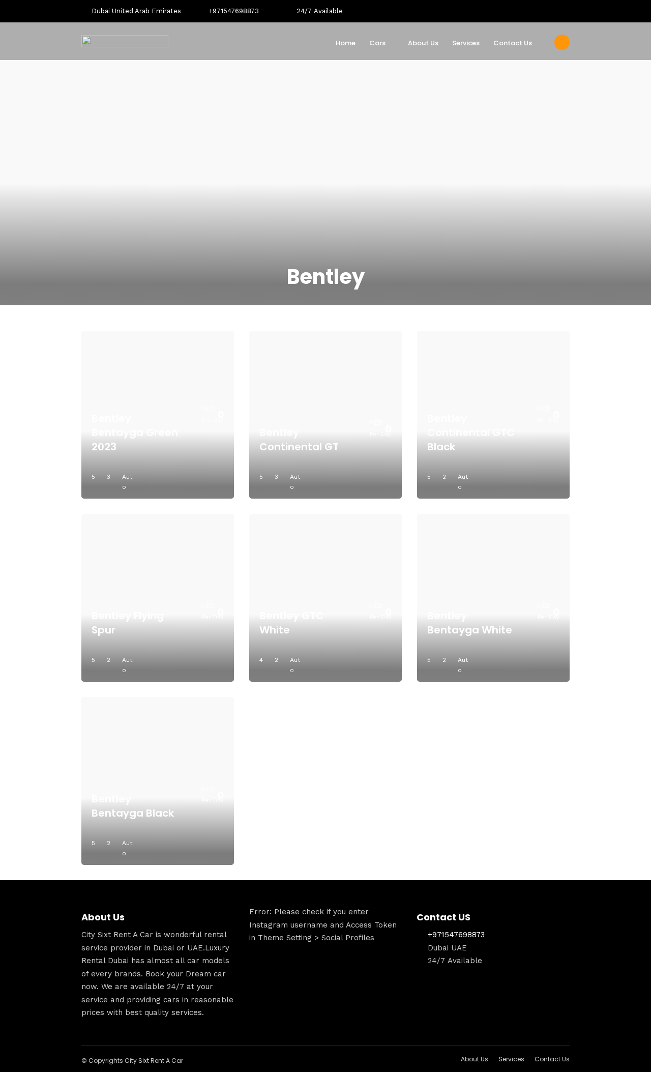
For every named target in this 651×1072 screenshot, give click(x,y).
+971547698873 (234, 11)
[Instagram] (567, 11)
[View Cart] (562, 42)
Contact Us (512, 43)
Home (346, 43)
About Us (423, 43)
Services (466, 43)
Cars (377, 43)
